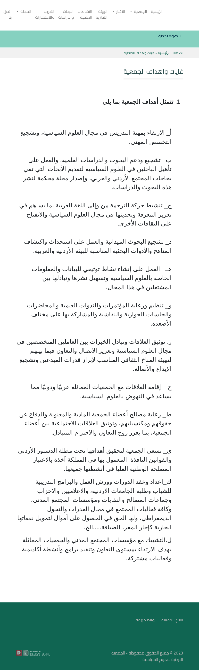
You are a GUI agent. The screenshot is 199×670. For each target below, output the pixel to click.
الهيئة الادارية (102, 14)
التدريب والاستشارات (44, 14)
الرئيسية (157, 11)
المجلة (24, 11)
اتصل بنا (7, 14)
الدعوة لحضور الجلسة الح (159, 35)
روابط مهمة (145, 619)
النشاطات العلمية (85, 14)
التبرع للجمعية (172, 619)
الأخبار (119, 11)
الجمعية (139, 11)
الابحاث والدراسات (66, 14)
